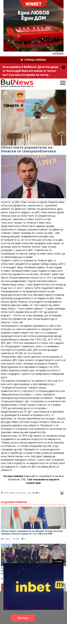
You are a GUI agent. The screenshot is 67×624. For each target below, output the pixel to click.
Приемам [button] (22, 617)
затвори (58, 561)
